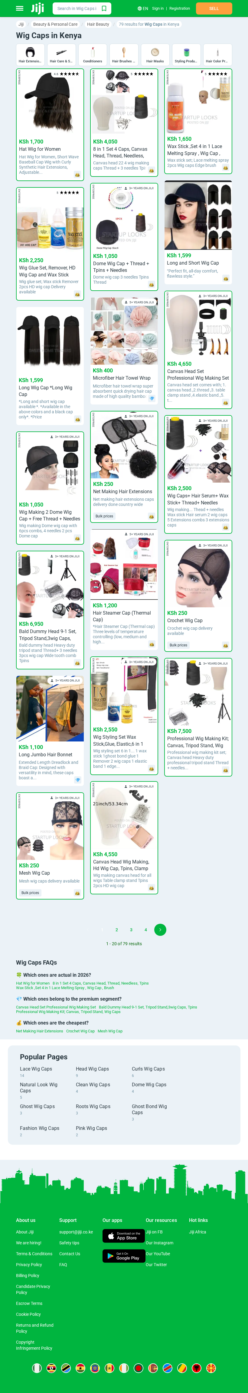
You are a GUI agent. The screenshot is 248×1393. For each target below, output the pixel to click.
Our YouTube (158, 1253)
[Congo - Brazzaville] (182, 1368)
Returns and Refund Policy (35, 1328)
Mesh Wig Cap (110, 1031)
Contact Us (69, 1253)
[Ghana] (80, 1368)
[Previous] (88, 930)
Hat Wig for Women (33, 983)
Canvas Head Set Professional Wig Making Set (56, 1007)
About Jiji (25, 1232)
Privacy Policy (29, 1264)
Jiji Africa (197, 1232)
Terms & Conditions (34, 1253)
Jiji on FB (154, 1232)
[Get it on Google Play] (124, 1256)
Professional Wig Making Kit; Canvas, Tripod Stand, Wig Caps (68, 1011)
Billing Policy (27, 1275)
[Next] (160, 930)
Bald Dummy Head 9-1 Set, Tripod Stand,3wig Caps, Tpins (148, 1007)
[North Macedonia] (211, 1368)
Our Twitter (156, 1264)
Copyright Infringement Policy (34, 1345)
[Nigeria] (37, 1368)
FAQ (63, 1264)
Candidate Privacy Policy (33, 1289)
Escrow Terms (29, 1303)
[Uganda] (51, 1368)
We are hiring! (28, 1242)
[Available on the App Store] (124, 1236)
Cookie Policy (28, 1314)
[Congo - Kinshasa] (167, 1368)
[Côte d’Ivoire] (124, 1368)
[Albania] (196, 1368)
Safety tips (69, 1242)
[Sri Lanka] (153, 1368)
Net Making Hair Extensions (39, 1031)
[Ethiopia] (95, 1368)
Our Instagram (159, 1242)
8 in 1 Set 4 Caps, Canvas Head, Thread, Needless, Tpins (101, 983)
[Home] (38, 8)
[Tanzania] (66, 1368)
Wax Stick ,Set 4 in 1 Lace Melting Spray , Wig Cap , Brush (65, 987)
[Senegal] (109, 1368)
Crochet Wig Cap (80, 1031)
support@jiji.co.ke (76, 1232)
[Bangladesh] (138, 1368)
